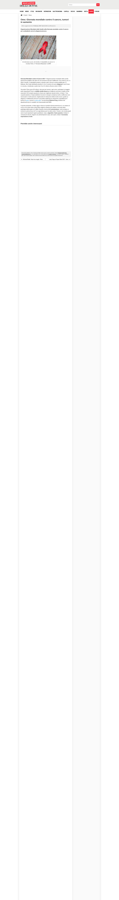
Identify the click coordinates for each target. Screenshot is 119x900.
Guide (91, 11)
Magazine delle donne (62, 152)
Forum (97, 11)
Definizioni (47, 11)
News (27, 11)
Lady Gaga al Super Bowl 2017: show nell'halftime (58, 160)
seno (27, 100)
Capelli (66, 11)
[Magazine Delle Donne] (28, 4)
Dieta (86, 11)
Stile (32, 11)
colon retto (38, 100)
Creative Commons (52, 154)
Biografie (39, 11)
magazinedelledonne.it (26, 154)
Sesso (73, 11)
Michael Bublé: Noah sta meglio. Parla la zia (33, 160)
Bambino (79, 11)
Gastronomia (57, 11)
